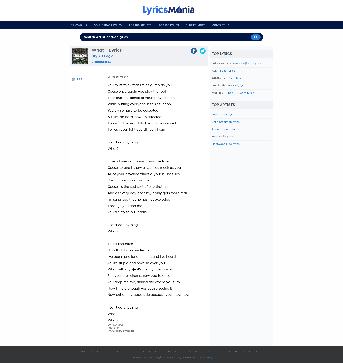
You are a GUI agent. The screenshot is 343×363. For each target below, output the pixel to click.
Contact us (220, 25)
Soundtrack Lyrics (108, 25)
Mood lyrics (235, 78)
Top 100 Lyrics (168, 25)
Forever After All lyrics (246, 63)
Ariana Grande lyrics (225, 129)
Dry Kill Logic (102, 56)
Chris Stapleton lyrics (226, 122)
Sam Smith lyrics (222, 136)
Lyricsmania (78, 25)
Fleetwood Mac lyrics (226, 144)
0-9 (83, 352)
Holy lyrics (240, 85)
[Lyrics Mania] (171, 10)
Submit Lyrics (195, 25)
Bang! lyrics (227, 71)
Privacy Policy (204, 357)
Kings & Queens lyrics (240, 93)
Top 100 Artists (140, 25)
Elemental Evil (102, 61)
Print (79, 79)
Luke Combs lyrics (224, 114)
